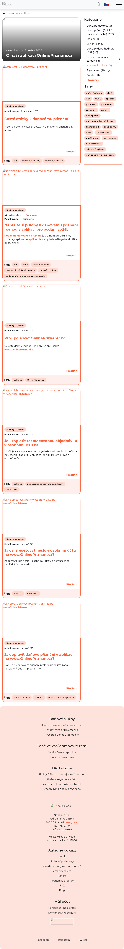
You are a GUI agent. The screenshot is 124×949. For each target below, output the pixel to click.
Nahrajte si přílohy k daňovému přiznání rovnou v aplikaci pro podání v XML (41, 227)
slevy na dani (110, 138)
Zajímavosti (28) (96, 70)
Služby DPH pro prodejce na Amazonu (62, 774)
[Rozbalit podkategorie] (119, 32)
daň (16, 265)
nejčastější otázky (54, 161)
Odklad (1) (93, 39)
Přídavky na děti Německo (62, 730)
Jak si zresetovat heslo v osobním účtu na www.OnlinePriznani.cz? (40, 552)
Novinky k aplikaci (15, 106)
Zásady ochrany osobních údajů (62, 866)
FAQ (62, 885)
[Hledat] (99, 4)
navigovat (72, 822)
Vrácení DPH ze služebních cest (62, 784)
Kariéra (62, 875)
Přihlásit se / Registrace (62, 907)
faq (15, 161)
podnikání (91, 104)
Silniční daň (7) (95, 43)
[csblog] (3, 13)
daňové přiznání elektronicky (20, 270)
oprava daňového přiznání (61, 697)
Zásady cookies (62, 871)
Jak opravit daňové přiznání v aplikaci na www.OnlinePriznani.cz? (38, 657)
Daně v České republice (62, 752)
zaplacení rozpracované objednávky (45, 484)
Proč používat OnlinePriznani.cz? (34, 338)
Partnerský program (62, 880)
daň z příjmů (92, 116)
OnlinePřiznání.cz (35, 380)
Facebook (43, 939)
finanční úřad (92, 127)
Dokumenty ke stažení (62, 912)
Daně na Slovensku (62, 757)
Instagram (63, 939)
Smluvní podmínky (62, 861)
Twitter (82, 939)
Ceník (62, 856)
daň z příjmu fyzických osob (100, 155)
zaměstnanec (103, 132)
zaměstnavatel (93, 144)
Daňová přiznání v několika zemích (62, 725)
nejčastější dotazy (31, 161)
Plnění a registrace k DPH (62, 779)
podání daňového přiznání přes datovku (26, 276)
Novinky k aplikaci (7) (99, 65)
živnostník (91, 110)
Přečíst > (71, 151)
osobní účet (12, 489)
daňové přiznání (41, 265)
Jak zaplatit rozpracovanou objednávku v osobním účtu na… (40, 443)
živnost (104, 110)
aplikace (18, 380)
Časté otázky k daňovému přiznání (36, 119)
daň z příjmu (110, 127)
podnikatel (106, 104)
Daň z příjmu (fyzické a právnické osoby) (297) (100, 32)
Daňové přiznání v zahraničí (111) (97, 59)
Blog (62, 890)
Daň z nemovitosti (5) (99, 25)
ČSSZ (88, 132)
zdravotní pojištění (95, 149)
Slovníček (93, 80)
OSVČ (98, 99)
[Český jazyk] (108, 4)
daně (25, 265)
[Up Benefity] (62, 920)
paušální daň (92, 138)
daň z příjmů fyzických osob (100, 121)
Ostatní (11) (93, 75)
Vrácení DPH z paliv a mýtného (62, 789)
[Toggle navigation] (119, 4)
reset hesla (32, 593)
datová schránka (48, 270)
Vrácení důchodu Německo (62, 734)
